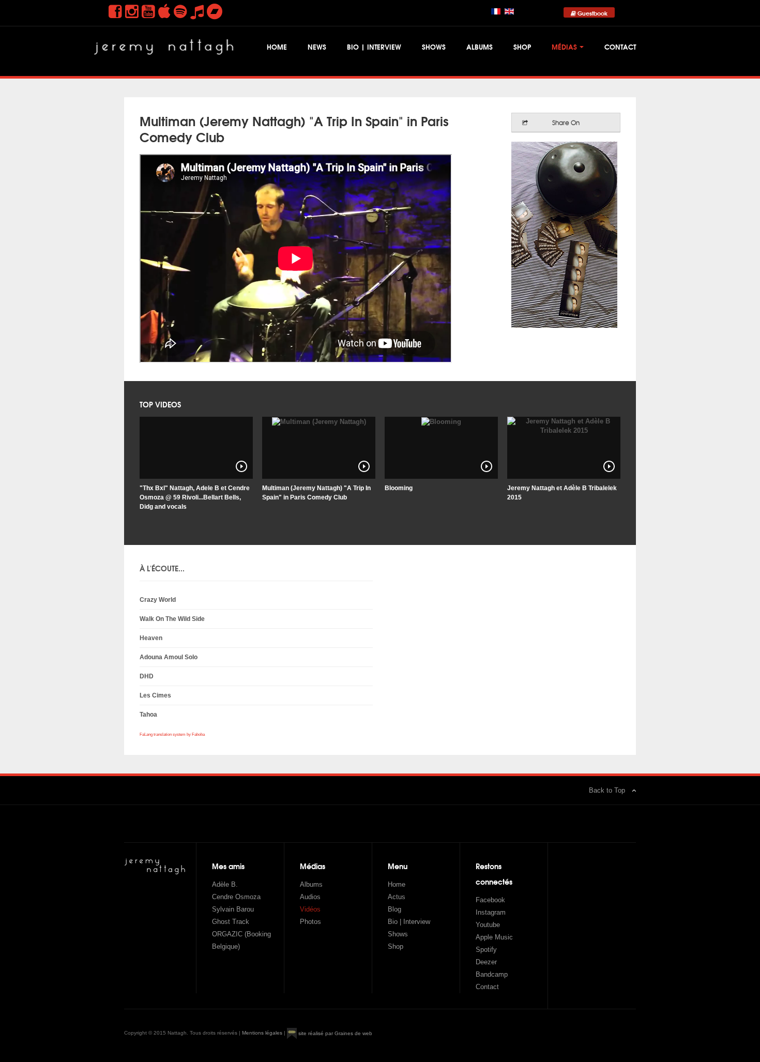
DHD (147, 676)
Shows (434, 46)
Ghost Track (230, 922)
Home (277, 46)
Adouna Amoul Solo (168, 657)
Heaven (151, 638)
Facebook (490, 900)
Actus (396, 897)
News (317, 46)
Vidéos (310, 909)
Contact (620, 46)
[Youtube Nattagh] (148, 12)
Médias (564, 46)
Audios (310, 897)
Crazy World (158, 599)
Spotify (486, 949)
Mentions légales (262, 1033)
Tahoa (148, 714)
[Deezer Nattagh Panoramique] (197, 12)
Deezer (486, 962)
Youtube (488, 925)
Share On (566, 122)
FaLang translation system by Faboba (172, 734)
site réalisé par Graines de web (334, 1033)
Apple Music (494, 937)
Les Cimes (155, 695)
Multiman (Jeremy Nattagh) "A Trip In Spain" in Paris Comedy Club (294, 129)
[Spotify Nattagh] (180, 12)
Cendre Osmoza (236, 897)
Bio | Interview (374, 46)
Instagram (491, 912)
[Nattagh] (165, 51)
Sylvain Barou (233, 909)
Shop (522, 46)
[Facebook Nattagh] (115, 12)
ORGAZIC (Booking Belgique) (241, 940)
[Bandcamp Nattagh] (214, 12)
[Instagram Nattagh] (132, 12)
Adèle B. (225, 884)
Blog (394, 909)
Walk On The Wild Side (172, 619)
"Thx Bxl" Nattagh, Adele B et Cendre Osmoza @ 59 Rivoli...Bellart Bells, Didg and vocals (195, 497)
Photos (310, 922)
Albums (479, 46)
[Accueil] (155, 866)
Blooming (399, 488)
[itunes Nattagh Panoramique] (164, 12)
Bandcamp (492, 974)
